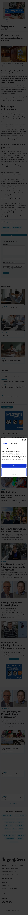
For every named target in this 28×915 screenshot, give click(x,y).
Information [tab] (14, 443)
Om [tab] (23, 443)
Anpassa (13, 469)
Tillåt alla (14, 465)
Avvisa (14, 474)
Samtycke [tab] (5, 443)
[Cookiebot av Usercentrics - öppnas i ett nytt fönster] (21, 440)
